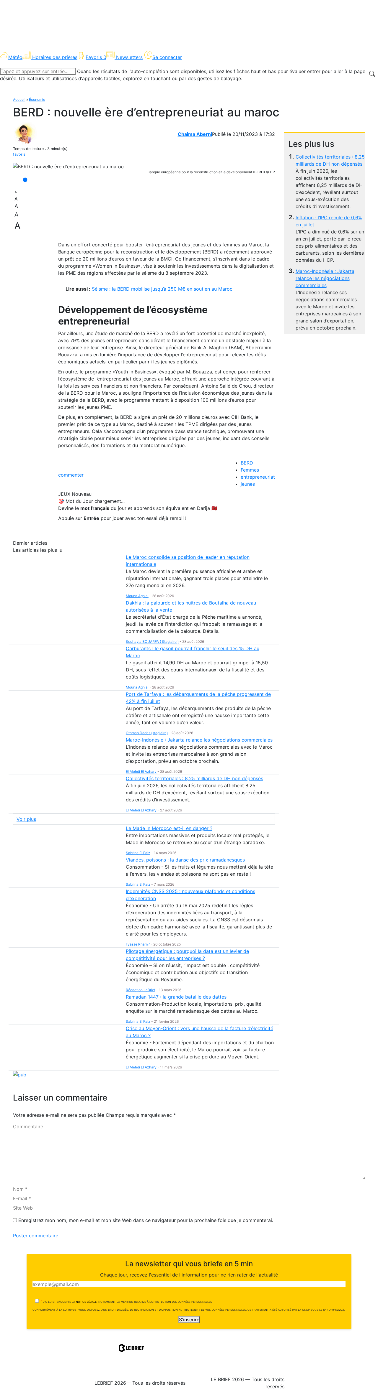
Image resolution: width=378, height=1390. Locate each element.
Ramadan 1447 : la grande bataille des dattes (176, 997)
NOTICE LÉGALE (86, 1301)
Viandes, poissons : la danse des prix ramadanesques (185, 860)
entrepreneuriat (258, 477)
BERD (247, 463)
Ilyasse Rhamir (138, 944)
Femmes (250, 470)
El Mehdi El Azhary (141, 771)
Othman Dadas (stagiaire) (147, 733)
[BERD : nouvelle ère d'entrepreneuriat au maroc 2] (68, 166)
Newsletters (129, 57)
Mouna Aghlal (137, 596)
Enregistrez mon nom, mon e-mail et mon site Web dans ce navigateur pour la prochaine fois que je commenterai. (145, 1220)
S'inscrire (189, 1320)
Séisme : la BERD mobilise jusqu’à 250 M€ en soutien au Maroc (162, 289)
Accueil (19, 99)
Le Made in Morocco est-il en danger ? (169, 828)
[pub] (19, 1074)
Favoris (96, 57)
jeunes (248, 484)
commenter (71, 475)
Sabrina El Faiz (138, 853)
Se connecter (167, 57)
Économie (37, 99)
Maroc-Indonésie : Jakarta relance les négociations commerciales (325, 278)
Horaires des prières (54, 57)
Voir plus (26, 819)
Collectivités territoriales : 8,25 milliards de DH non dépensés (194, 778)
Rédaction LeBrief (140, 990)
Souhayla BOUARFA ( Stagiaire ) (152, 641)
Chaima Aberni (195, 134)
